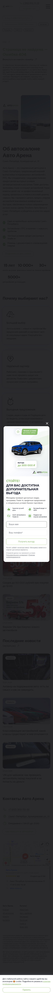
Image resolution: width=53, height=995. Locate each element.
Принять (27, 990)
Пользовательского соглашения (16, 555)
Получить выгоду (26, 541)
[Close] (47, 423)
